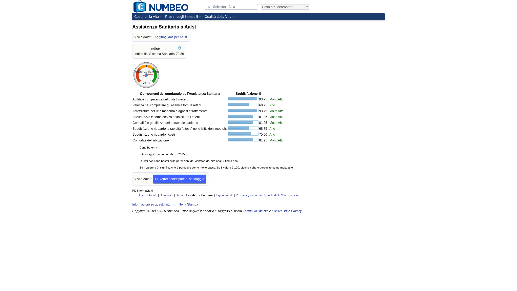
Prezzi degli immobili (181, 17)
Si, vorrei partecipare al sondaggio (179, 179)
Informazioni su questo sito (151, 204)
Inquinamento (224, 195)
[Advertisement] (354, 47)
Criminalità (166, 195)
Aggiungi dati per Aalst (170, 37)
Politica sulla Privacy (287, 211)
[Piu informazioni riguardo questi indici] (180, 48)
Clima (179, 195)
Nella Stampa (188, 204)
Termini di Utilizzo (255, 211)
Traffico (293, 195)
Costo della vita (146, 17)
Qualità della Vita (218, 17)
